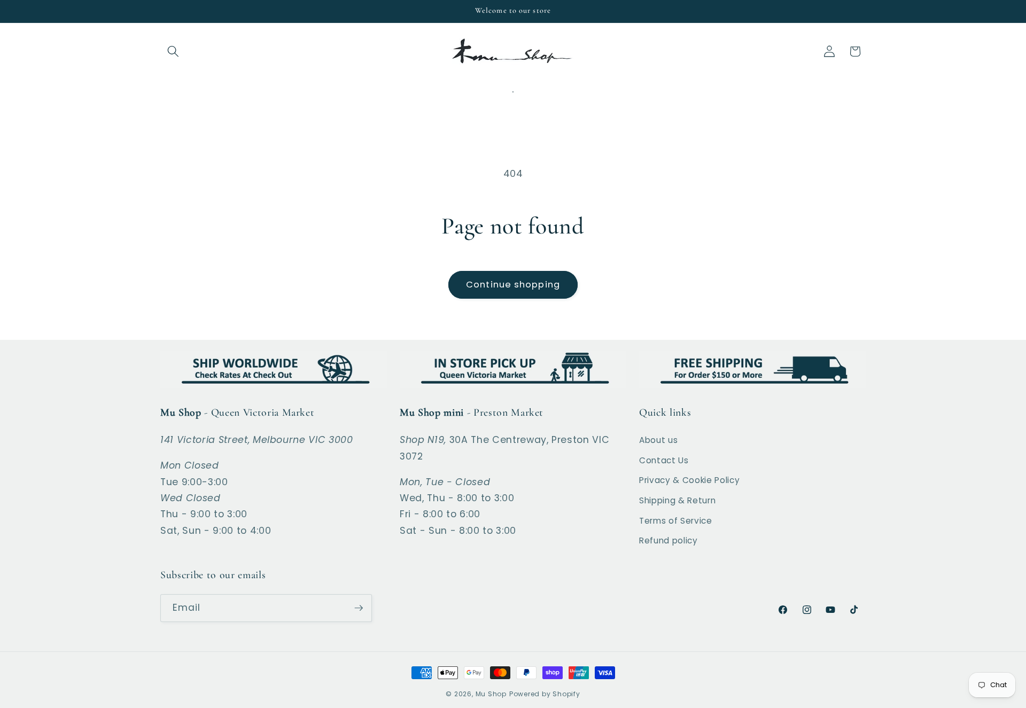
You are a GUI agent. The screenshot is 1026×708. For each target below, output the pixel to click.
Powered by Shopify (544, 693)
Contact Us (664, 460)
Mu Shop (491, 693)
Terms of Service (675, 520)
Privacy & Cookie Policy (689, 480)
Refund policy (668, 540)
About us (658, 440)
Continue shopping (513, 284)
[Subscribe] (358, 608)
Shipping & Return (677, 500)
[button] (173, 51)
